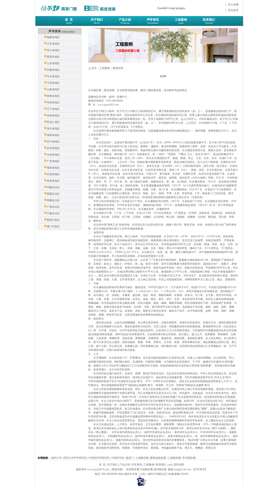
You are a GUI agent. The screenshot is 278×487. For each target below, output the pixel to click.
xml (170, 464)
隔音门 (130, 457)
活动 (135, 146)
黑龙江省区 (53, 122)
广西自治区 (53, 206)
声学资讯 (153, 19)
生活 (201, 275)
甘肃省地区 (53, 174)
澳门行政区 (53, 226)
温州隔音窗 (160, 469)
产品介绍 (125, 19)
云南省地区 (53, 154)
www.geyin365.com (108, 104)
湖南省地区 (53, 135)
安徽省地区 (53, 69)
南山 (215, 342)
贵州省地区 (53, 148)
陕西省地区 (53, 95)
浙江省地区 (53, 50)
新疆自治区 (53, 193)
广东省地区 (53, 161)
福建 (210, 111)
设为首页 (233, 10)
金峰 (189, 216)
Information (153, 23)
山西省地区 (53, 89)
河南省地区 (53, 102)
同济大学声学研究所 (75, 457)
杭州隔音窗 (132, 469)
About (97, 23)
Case (181, 23)
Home (69, 23)
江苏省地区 (53, 43)
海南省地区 (53, 167)
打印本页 (199, 469)
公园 (226, 342)
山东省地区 (53, 63)
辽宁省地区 (53, 108)
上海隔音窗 (142, 457)
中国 (103, 224)
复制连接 (117, 469)
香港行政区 (53, 219)
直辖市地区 (53, 56)
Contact (209, 23)
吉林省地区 (53, 115)
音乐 (202, 428)
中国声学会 (117, 457)
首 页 (69, 19)
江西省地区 (53, 82)
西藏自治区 (53, 200)
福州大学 (56, 457)
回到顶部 (179, 464)
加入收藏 (233, 4)
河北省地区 (53, 76)
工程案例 (181, 19)
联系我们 (209, 19)
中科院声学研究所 (99, 457)
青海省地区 (53, 180)
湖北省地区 (53, 128)
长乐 (90, 111)
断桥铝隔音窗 (158, 457)
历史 (96, 138)
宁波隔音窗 (146, 469)
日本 (155, 400)
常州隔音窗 (188, 457)
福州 (221, 111)
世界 (192, 115)
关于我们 (97, 19)
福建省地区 (53, 37)
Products (125, 23)
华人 (98, 201)
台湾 (145, 236)
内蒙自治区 (53, 187)
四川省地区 (53, 141)
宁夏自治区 (53, 213)
